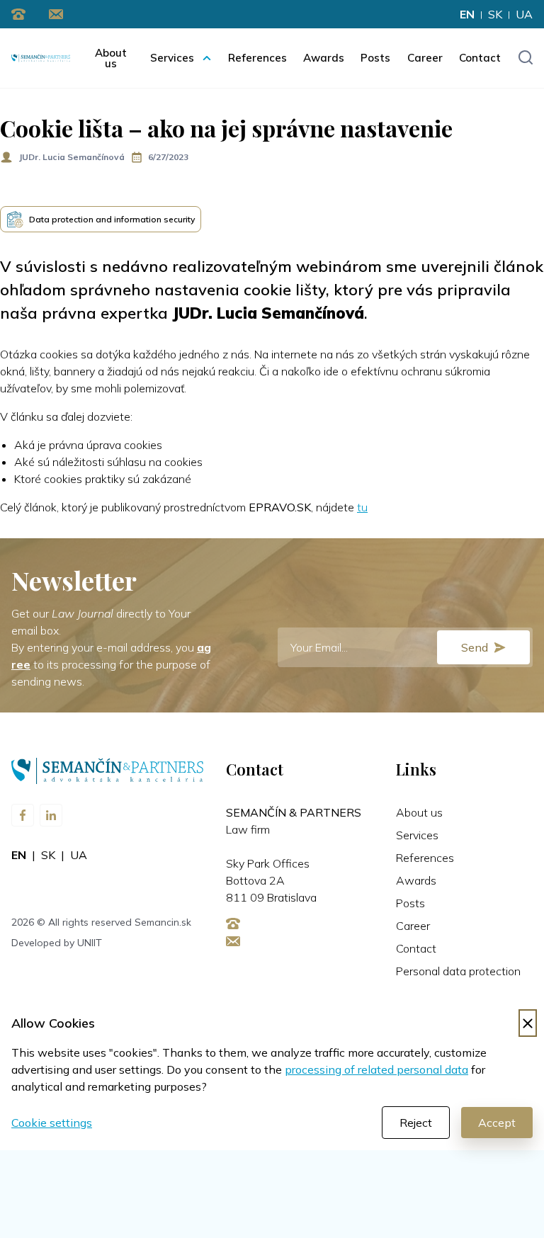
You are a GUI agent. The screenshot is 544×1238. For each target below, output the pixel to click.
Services (172, 57)
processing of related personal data (376, 1069)
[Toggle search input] (525, 58)
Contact (480, 57)
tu (362, 507)
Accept (497, 1122)
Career (425, 57)
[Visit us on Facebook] (23, 815)
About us (111, 58)
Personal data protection (458, 971)
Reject (416, 1122)
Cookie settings (51, 1122)
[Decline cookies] (528, 1023)
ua (524, 14)
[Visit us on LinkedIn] (51, 815)
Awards (323, 57)
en (467, 14)
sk (495, 14)
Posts (375, 57)
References (257, 57)
